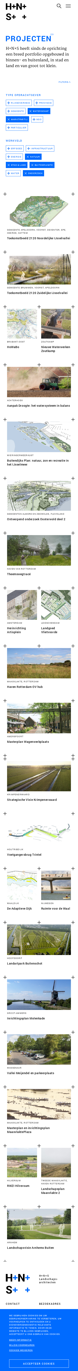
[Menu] (68, 6)
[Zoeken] (59, 6)
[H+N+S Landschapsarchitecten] (18, 1284)
